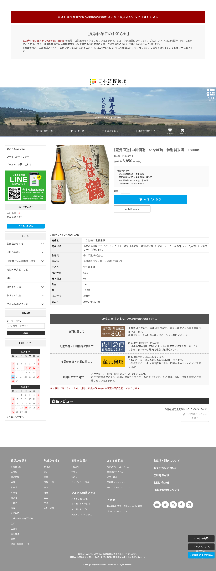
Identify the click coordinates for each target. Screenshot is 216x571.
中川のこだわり (110, 131)
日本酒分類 (124, 180)
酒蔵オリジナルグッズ (81, 514)
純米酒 (149, 177)
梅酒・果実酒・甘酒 (17, 269)
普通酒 (14, 497)
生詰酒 (14, 528)
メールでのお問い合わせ (19, 164)
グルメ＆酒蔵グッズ (17, 304)
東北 (46, 472)
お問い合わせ (161, 482)
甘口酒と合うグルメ (80, 509)
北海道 (47, 466)
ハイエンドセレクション (118, 487)
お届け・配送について (166, 460)
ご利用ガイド (161, 475)
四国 (46, 497)
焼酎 (9, 278)
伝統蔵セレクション (116, 482)
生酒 (13, 523)
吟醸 (13, 482)
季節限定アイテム (115, 472)
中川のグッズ (77, 131)
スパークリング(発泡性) (22, 518)
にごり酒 (15, 513)
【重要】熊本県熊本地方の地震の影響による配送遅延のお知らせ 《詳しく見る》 (108, 17)
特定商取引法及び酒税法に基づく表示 (124, 506)
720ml (74, 472)
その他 (14, 503)
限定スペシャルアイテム (118, 466)
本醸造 (14, 492)
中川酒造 (139, 174)
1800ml (75, 466)
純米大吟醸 (16, 466)
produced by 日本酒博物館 (108, 117)
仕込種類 (135, 180)
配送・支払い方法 (16, 148)
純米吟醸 (15, 477)
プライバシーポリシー (18, 156)
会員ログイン (174, 409)
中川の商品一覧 (44, 131)
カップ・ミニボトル (80, 482)
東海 (46, 487)
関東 (46, 477)
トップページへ (201, 546)
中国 (46, 503)
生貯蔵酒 (15, 533)
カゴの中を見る (26, 226)
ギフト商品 (112, 477)
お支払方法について (165, 468)
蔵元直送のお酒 (126, 174)
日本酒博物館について (166, 490)
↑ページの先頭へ (201, 538)
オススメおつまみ (79, 499)
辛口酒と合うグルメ (80, 504)
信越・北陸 (49, 482)
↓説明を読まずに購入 (201, 555)
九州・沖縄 (49, 508)
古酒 (13, 508)
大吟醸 (14, 472)
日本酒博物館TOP (145, 131)
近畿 (46, 492)
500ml (74, 477)
